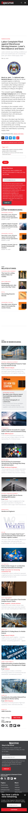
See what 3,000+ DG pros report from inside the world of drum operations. (9, 216)
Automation (4, 564)
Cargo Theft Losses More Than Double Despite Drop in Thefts (13, 600)
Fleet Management (6, 597)
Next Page (16, 717)
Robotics (4, 629)
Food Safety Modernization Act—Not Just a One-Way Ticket (8, 285)
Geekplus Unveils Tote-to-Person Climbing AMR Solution (9, 246)
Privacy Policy (16, 200)
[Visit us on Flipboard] (14, 725)
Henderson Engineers (11, 467)
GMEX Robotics (9, 701)
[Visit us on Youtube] (18, 725)
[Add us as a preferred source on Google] (17, 137)
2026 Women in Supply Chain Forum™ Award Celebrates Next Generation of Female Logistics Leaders (13, 535)
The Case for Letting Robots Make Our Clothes (8, 274)
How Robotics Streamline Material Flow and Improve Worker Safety (13, 697)
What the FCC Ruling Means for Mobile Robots (13, 632)
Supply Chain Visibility (7, 661)
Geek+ (6, 499)
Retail (3, 292)
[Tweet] (14, 137)
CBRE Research (9, 433)
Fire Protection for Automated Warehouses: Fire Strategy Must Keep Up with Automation (13, 463)
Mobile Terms (6, 200)
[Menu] (25, 2)
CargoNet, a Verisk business (13, 603)
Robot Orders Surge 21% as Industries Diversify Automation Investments (13, 566)
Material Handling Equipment (9, 362)
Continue (14, 809)
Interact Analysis (9, 367)
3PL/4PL (3, 532)
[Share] (6, 137)
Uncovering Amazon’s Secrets (8, 294)
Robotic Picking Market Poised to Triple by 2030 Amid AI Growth (13, 364)
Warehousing (5, 39)
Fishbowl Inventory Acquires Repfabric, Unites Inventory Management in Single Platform (13, 665)
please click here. (19, 134)
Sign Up (7, 202)
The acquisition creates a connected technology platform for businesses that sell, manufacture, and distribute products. (13, 672)
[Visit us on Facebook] (2, 725)
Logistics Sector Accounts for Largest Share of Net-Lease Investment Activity (9, 225)
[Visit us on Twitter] (6, 725)
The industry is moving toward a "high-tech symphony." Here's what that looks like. (13, 703)
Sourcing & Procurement (8, 271)
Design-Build (4, 428)
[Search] (21, 2)
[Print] (2, 137)
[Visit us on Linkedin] (10, 725)
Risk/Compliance (6, 281)
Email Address (7, 177)
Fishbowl (7, 669)
